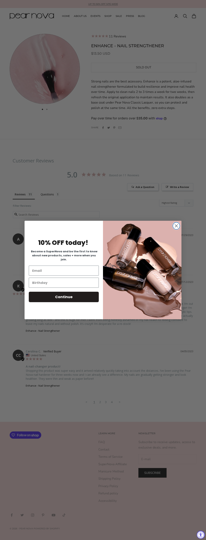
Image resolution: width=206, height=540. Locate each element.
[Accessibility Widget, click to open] (201, 535)
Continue (64, 296)
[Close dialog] (176, 225)
